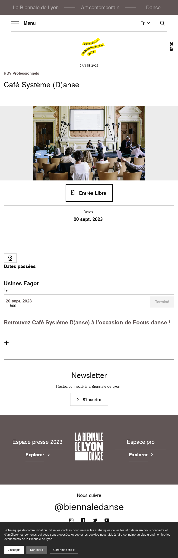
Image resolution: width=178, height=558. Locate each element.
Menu (30, 23)
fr (142, 23)
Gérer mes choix (64, 550)
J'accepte (14, 550)
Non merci (37, 550)
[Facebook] (83, 520)
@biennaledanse (89, 506)
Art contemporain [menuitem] (100, 7)
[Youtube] (107, 520)
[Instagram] (71, 520)
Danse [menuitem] (153, 7)
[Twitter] (95, 520)
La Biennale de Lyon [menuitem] (36, 7)
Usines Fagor (21, 283)
